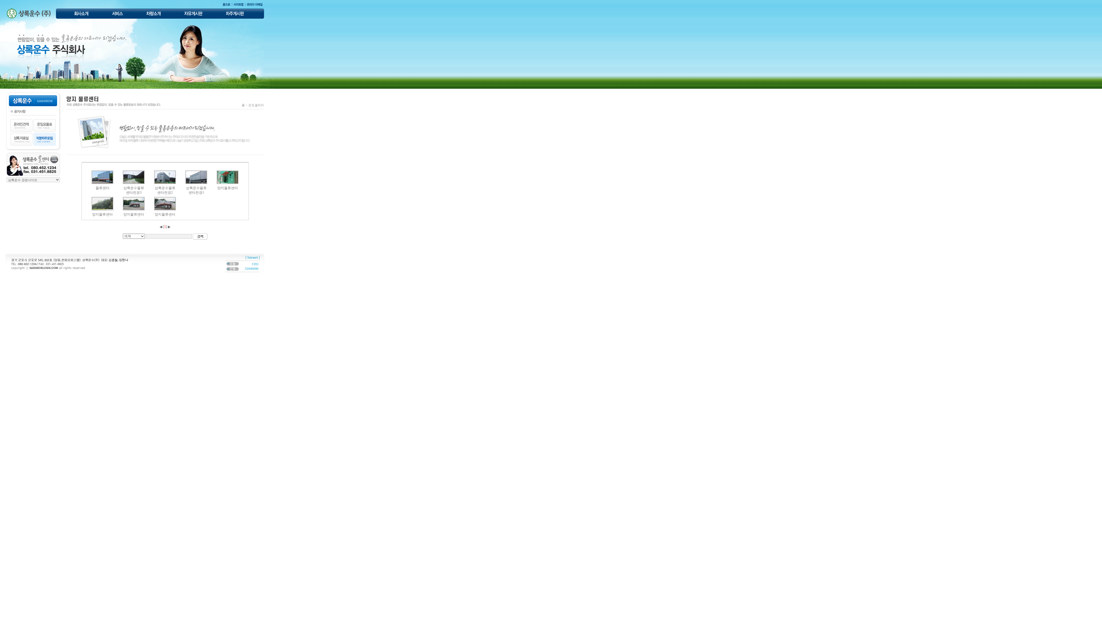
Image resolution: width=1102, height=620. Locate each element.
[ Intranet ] (252, 257)
